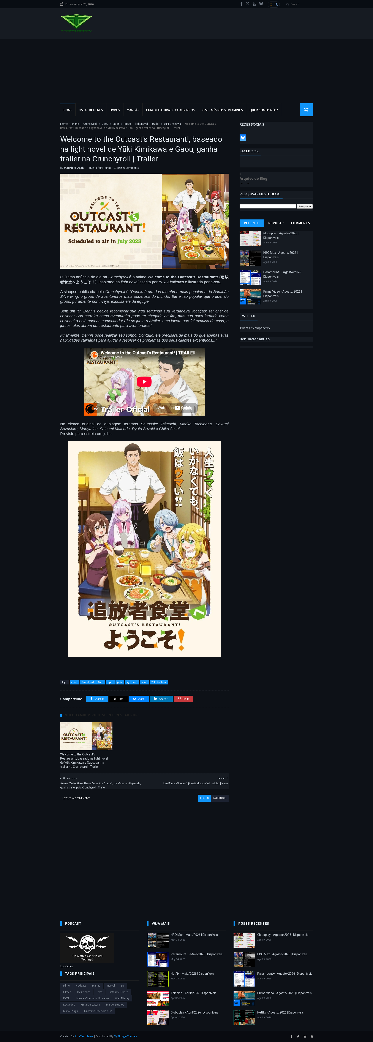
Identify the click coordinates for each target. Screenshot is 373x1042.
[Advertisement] (186, 71)
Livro (99, 992)
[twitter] (298, 1036)
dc (122, 985)
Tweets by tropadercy (255, 328)
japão (127, 124)
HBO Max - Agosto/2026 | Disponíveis (282, 954)
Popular (276, 223)
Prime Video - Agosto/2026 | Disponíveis (284, 993)
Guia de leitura (90, 1004)
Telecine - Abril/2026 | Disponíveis (193, 993)
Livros (115, 110)
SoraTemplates (83, 1036)
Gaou (105, 124)
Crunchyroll (90, 124)
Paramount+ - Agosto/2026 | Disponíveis (284, 973)
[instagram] (305, 1036)
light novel (141, 124)
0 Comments (131, 168)
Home (67, 110)
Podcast (81, 985)
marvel (111, 985)
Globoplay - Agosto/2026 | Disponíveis (282, 934)
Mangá (96, 985)
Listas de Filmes (91, 110)
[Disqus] (144, 856)
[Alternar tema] (274, 5)
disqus (204, 798)
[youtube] (254, 4)
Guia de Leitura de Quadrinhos (170, 110)
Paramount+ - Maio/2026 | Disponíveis (197, 954)
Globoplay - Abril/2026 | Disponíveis (194, 1012)
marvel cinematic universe (92, 998)
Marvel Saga (70, 1011)
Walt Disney (122, 998)
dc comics (83, 992)
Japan (116, 124)
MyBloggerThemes (125, 1036)
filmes (67, 992)
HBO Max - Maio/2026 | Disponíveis (194, 934)
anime (75, 124)
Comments (300, 223)
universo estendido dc (98, 1011)
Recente (251, 223)
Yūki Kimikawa (172, 124)
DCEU (66, 998)
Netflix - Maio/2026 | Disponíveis (192, 973)
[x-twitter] (248, 4)
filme (66, 985)
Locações (69, 1004)
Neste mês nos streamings (222, 110)
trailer (156, 124)
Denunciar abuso (255, 339)
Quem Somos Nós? (264, 110)
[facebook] (241, 4)
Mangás (133, 110)
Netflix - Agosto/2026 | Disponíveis (280, 1012)
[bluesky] (261, 4)
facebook (219, 798)
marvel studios (115, 1004)
